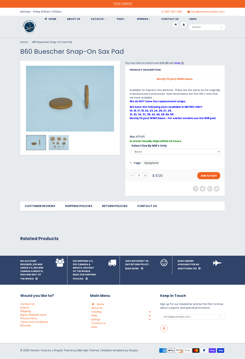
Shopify (58, 350)
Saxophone (151, 163)
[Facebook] (163, 328)
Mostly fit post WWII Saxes (147, 118)
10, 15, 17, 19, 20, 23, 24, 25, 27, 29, (151, 110)
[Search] (221, 27)
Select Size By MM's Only (149, 146)
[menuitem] (50, 19)
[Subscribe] (220, 317)
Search (24, 307)
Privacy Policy (28, 318)
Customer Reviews (40, 206)
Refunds (25, 325)
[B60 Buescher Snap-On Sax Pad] (70, 98)
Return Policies (115, 206)
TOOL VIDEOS (122, 4)
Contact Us (147, 206)
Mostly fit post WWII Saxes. (175, 79)
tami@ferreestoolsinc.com (208, 11)
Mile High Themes (88, 350)
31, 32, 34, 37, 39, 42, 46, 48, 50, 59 (151, 114)
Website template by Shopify (120, 350)
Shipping (25, 311)
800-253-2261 (173, 11)
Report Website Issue (33, 315)
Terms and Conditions (34, 322)
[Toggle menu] (149, 312)
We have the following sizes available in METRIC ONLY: (166, 107)
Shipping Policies (78, 206)
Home (24, 42)
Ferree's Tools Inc (40, 350)
